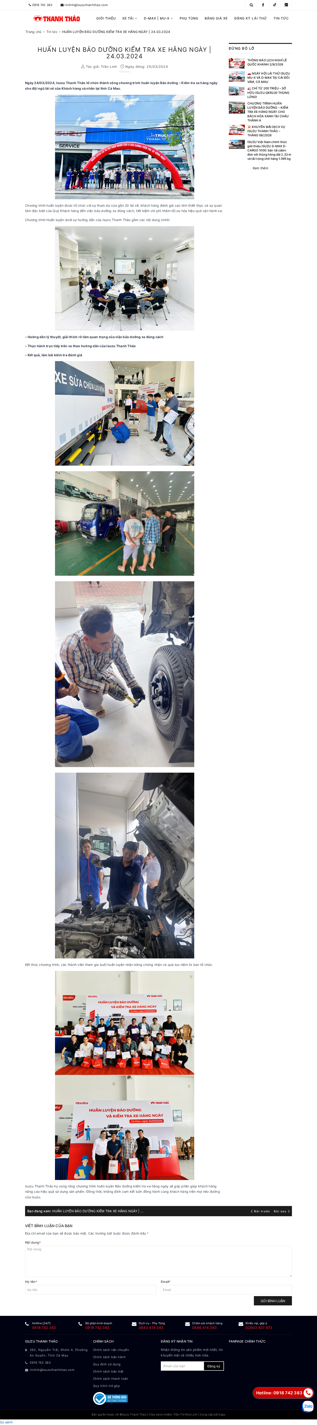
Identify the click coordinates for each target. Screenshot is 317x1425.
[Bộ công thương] (124, 1398)
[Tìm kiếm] (251, 5)
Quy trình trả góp (106, 1386)
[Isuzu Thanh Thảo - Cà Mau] (56, 18)
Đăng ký (213, 1366)
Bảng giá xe (216, 18)
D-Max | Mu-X (157, 18)
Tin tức (281, 18)
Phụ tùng (189, 18)
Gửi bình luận (273, 1301)
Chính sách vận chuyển (111, 1350)
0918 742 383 (42, 5)
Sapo (221, 1414)
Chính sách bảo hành (109, 1357)
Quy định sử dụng (107, 1364)
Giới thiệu (106, 18)
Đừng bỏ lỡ (242, 48)
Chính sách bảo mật (108, 1371)
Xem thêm (260, 168)
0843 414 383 (151, 1327)
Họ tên (31, 1282)
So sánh (6, 1422)
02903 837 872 (259, 1327)
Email (166, 1282)
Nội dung (33, 1242)
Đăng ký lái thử (250, 18)
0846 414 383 (204, 1327)
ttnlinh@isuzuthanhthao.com (86, 5)
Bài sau (280, 1211)
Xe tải (128, 18)
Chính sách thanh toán (110, 1378)
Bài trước (262, 1211)
